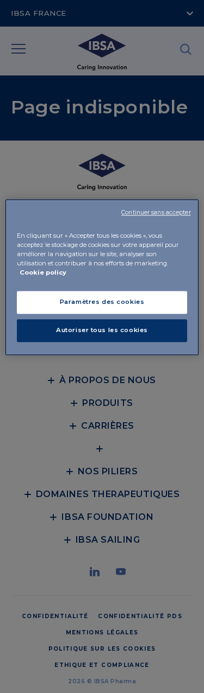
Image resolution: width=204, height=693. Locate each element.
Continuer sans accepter (155, 212)
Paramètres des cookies (102, 302)
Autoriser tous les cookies (102, 330)
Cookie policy (43, 272)
